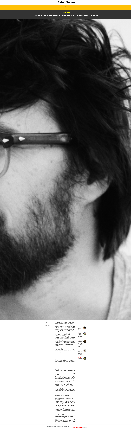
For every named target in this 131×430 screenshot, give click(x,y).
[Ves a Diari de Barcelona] (65, 2)
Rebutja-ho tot (84, 427)
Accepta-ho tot (79, 427)
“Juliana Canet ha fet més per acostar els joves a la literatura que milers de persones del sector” (80, 344)
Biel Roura (46, 322)
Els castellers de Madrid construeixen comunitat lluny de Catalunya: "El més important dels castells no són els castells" (80, 335)
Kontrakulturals (80, 358)
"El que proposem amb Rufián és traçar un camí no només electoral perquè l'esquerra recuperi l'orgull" (80, 352)
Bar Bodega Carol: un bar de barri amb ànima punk (80, 328)
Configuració (73, 427)
